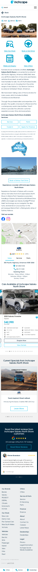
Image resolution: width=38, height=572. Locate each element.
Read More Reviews (19, 447)
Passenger (5, 543)
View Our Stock (9, 51)
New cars (5, 516)
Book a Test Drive (28, 51)
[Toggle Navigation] (35, 7)
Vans (3, 548)
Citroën (4, 503)
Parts (28, 122)
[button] (19, 463)
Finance (23, 512)
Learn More (19, 408)
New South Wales (8, 524)
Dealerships (24, 535)
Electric (4, 537)
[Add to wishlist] (34, 317)
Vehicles (5, 534)
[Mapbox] (6, 243)
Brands (4, 492)
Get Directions (20, 266)
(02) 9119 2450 (20, 269)
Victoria (5, 527)
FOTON (4, 509)
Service (10, 122)
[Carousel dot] (6, 351)
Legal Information (26, 545)
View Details (19, 345)
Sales (10, 258)
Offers (22, 492)
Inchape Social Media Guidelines (26, 549)
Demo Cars (6, 519)
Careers (23, 525)
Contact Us (24, 522)
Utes (3, 551)
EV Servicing (24, 502)
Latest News (24, 528)
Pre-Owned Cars (8, 522)
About (22, 519)
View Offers (28, 66)
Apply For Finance (28, 127)
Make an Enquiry (9, 66)
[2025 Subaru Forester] (19, 301)
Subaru (4, 495)
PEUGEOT (5, 498)
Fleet (3, 554)
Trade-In (10, 127)
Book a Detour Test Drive (19, 180)
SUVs (3, 540)
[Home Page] (19, 2)
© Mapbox (33, 243)
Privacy (22, 542)
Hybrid (4, 546)
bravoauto (6, 506)
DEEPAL (4, 500)
